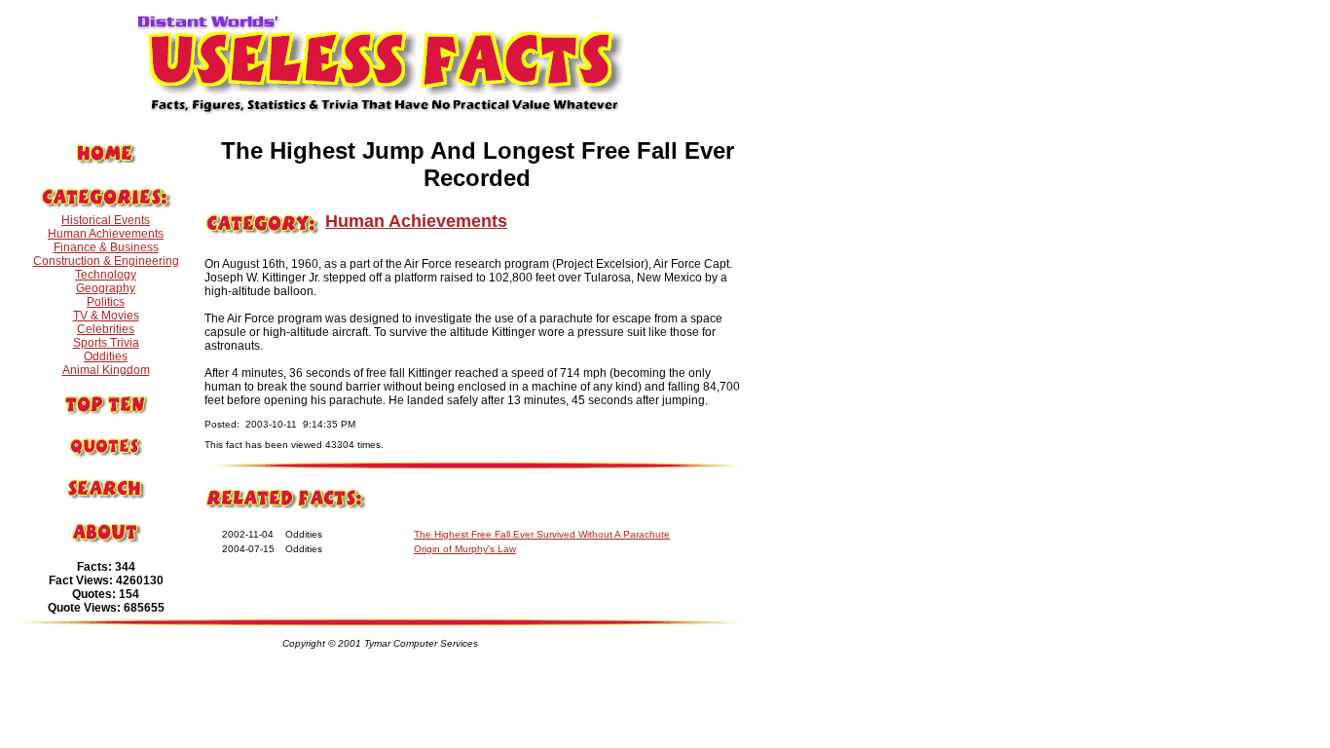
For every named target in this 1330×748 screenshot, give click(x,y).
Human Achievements (106, 234)
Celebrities (105, 329)
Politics (106, 302)
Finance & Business (106, 247)
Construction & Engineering (106, 261)
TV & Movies (106, 315)
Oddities (106, 356)
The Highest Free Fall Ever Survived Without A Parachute (542, 534)
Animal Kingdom (106, 370)
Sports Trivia (106, 343)
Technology (105, 274)
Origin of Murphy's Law (465, 548)
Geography (105, 288)
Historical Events (105, 220)
